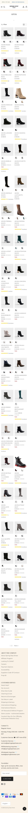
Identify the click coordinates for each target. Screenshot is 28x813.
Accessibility (5, 670)
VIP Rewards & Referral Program (12, 711)
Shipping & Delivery (7, 702)
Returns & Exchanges (8, 696)
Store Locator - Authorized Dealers (12, 713)
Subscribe (7, 779)
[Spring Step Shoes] (14, 7)
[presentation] (12, 41)
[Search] (5, 7)
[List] (26, 24)
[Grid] (24, 24)
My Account (5, 688)
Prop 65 (3, 675)
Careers (3, 664)
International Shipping (8, 705)
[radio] (4, 41)
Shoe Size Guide (6, 691)
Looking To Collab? (7, 661)
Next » (16, 645)
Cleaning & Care (6, 694)
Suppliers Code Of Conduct (10, 672)
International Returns (8, 708)
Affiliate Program (7, 658)
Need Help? (5, 685)
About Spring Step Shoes (9, 655)
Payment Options (7, 667)
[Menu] (1, 7)
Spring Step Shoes (10, 807)
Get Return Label (7, 699)
